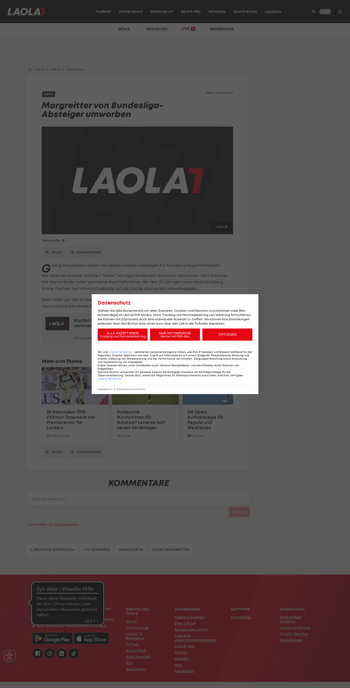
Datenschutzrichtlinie (131, 389)
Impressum (105, 389)
